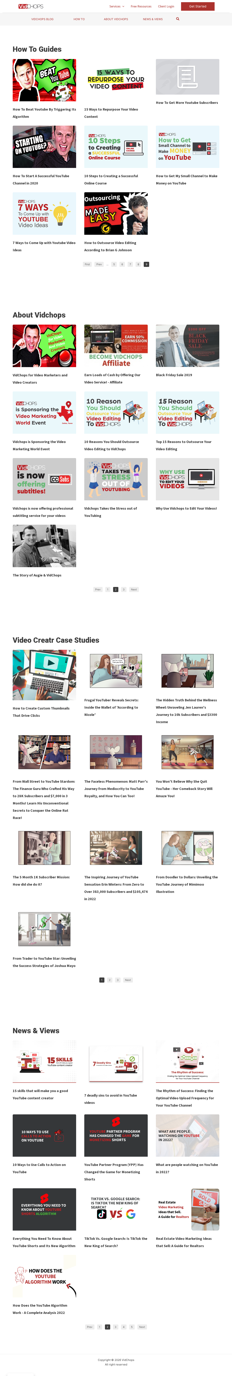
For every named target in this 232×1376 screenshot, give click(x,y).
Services (115, 6)
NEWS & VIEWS (153, 19)
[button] (122, 6)
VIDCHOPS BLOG (42, 19)
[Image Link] (44, 80)
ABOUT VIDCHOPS (116, 19)
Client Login (166, 6)
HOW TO (79, 19)
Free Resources (141, 6)
